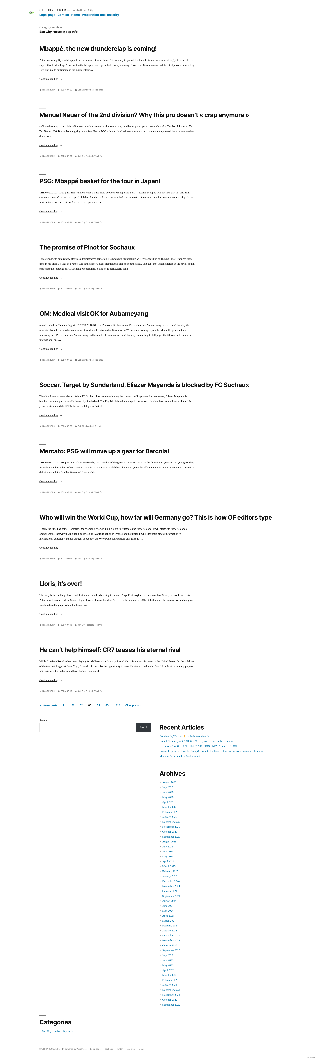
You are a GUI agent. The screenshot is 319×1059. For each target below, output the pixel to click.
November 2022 (171, 995)
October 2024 (169, 891)
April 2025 (168, 861)
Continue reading (50, 79)
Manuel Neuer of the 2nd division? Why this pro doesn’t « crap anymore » (144, 115)
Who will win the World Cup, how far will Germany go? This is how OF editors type (155, 517)
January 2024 (169, 930)
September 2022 (171, 1004)
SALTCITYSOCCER (52, 10)
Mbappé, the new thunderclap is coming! (98, 48)
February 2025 (170, 871)
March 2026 (169, 807)
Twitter (119, 1049)
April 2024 (168, 915)
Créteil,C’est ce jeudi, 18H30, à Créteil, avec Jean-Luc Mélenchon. (196, 741)
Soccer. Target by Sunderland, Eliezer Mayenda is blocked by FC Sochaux (144, 385)
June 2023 (167, 960)
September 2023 (171, 950)
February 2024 (170, 925)
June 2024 (167, 906)
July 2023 (167, 955)
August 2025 (169, 841)
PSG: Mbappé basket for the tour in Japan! (99, 181)
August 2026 (169, 782)
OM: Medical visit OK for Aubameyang (93, 313)
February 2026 (170, 812)
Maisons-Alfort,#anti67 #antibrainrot (180, 756)
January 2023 (169, 985)
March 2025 (169, 866)
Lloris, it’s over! (60, 583)
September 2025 (171, 836)
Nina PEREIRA (48, 90)
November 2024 (171, 886)
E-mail (141, 1049)
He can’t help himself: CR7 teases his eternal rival (110, 649)
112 (118, 705)
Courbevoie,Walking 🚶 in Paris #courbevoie (184, 736)
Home (75, 15)
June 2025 (167, 851)
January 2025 (169, 876)
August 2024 (169, 901)
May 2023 (167, 965)
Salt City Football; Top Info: (90, 90)
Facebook (108, 1049)
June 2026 (167, 792)
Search (43, 720)
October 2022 (169, 999)
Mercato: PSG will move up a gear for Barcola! (104, 451)
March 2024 (169, 920)
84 (98, 705)
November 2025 (171, 826)
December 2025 (171, 822)
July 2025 (167, 846)
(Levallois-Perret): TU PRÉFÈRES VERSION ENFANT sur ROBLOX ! (199, 746)
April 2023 (168, 970)
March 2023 (169, 975)
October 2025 (169, 831)
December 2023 (171, 935)
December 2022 (171, 990)
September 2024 (171, 896)
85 (107, 705)
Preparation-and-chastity (100, 15)
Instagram (130, 1049)
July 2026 (167, 787)
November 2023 (171, 940)
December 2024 (171, 881)
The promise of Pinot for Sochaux (87, 247)
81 (73, 705)
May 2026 (167, 797)
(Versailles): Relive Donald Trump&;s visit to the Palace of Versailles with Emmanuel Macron (211, 751)
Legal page (47, 15)
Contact (63, 15)
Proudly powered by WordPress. (72, 1049)
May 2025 (167, 856)
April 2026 (168, 802)
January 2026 (169, 817)
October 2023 (169, 945)
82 (81, 705)
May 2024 (167, 910)
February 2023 (170, 980)
